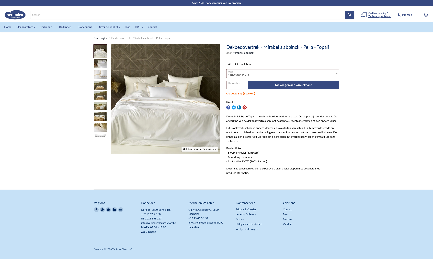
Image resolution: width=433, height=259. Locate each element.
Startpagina (101, 38)
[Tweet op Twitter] (234, 107)
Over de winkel (108, 26)
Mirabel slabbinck (243, 52)
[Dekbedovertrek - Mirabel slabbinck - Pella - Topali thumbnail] (100, 51)
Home (8, 26)
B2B (138, 26)
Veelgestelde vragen (247, 228)
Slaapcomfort (25, 26)
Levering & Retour (246, 214)
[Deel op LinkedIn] (239, 107)
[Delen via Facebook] (228, 107)
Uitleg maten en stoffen (249, 224)
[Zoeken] (349, 15)
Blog (127, 26)
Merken (287, 219)
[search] (187, 15)
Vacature (287, 224)
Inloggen (407, 14)
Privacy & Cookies (246, 209)
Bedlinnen (46, 26)
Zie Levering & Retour (379, 16)
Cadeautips (85, 26)
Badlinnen (65, 26)
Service (240, 219)
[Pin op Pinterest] (245, 107)
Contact (152, 26)
